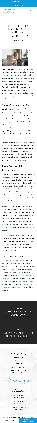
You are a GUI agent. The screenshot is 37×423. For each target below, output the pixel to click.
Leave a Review (18, 360)
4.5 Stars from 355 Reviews (18, 357)
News (18, 21)
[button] (31, 10)
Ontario (17, 287)
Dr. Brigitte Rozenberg (8, 260)
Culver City (9, 287)
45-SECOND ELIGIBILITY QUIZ (28, 420)
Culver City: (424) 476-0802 (18, 370)
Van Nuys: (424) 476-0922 (18, 367)
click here (23, 287)
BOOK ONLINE (9, 420)
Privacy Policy (26, 417)
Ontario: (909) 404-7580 (18, 373)
